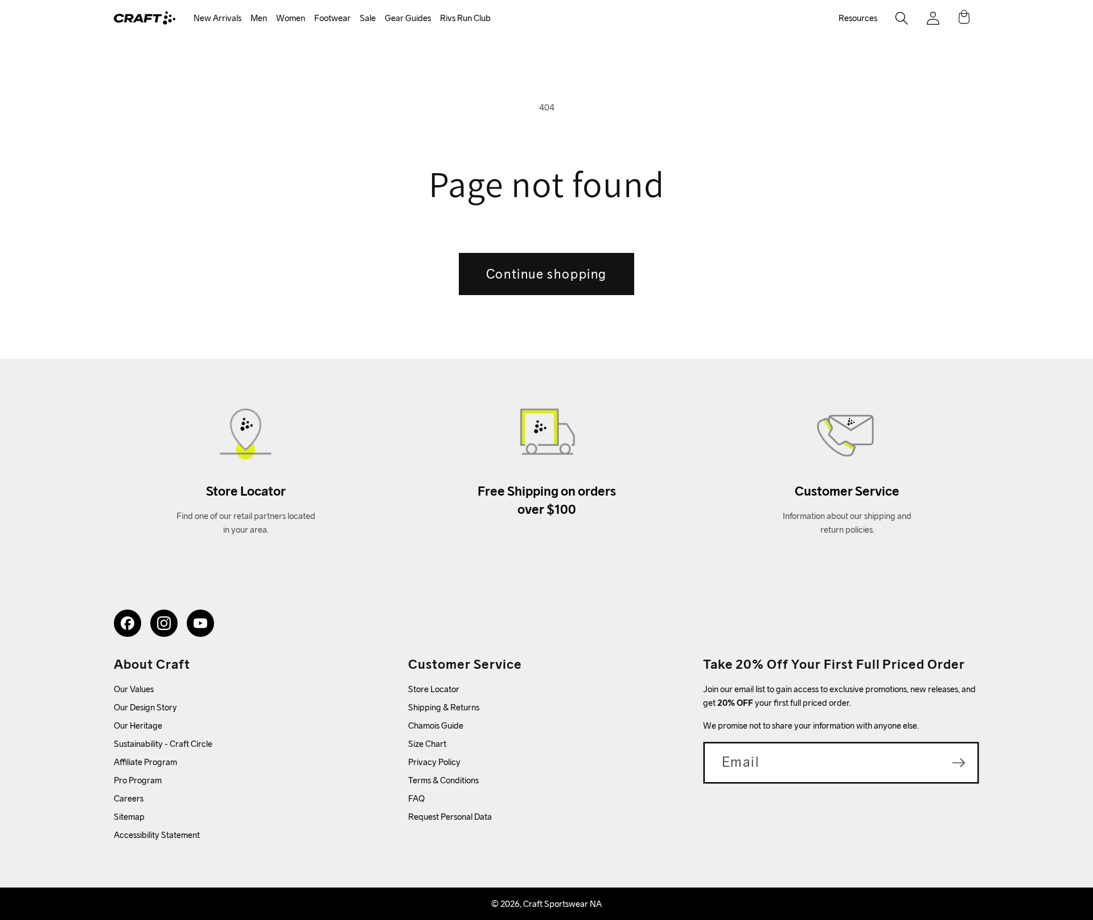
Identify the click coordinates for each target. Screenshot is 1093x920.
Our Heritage (138, 725)
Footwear (332, 18)
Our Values (134, 689)
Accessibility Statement (157, 834)
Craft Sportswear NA (562, 903)
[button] (217, 18)
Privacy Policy (434, 762)
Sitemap (129, 816)
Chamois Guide (435, 725)
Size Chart (427, 743)
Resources (858, 18)
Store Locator (433, 689)
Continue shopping (546, 273)
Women (290, 18)
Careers (128, 798)
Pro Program (138, 780)
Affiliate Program (145, 762)
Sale (368, 18)
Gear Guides (408, 18)
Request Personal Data (450, 816)
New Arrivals (217, 18)
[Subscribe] (959, 763)
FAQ (416, 798)
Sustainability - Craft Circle (163, 743)
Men (258, 18)
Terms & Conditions (443, 780)
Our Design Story (145, 707)
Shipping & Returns (443, 707)
